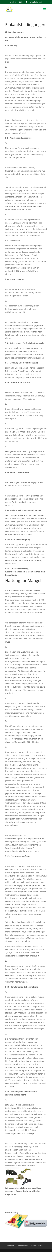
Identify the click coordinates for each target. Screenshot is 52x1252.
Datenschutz (37, 1245)
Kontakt (13, 1203)
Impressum (22, 1245)
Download (14, 1232)
